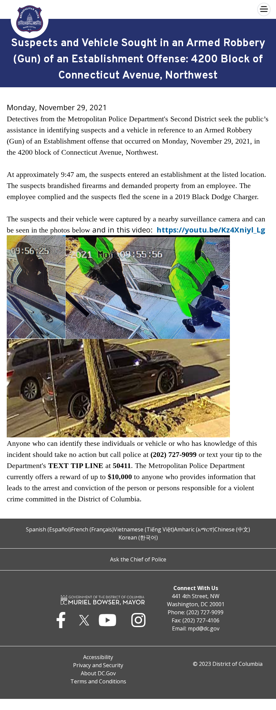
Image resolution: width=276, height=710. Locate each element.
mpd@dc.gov (203, 628)
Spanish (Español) (48, 529)
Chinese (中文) (232, 529)
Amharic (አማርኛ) (194, 529)
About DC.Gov (98, 673)
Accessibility (98, 657)
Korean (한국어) (138, 537)
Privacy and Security (98, 665)
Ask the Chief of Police (138, 559)
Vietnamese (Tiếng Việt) (144, 529)
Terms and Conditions (98, 681)
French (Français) (92, 529)
